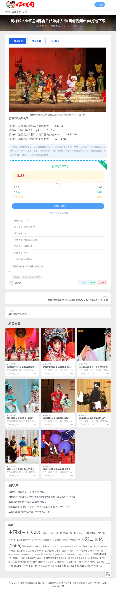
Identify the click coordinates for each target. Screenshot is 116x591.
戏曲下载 (16, 11)
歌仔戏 (26, 551)
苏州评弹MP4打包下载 (38, 562)
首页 (7, 11)
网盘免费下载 (82, 558)
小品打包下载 (47, 540)
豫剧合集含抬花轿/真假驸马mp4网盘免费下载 (31, 506)
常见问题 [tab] (36, 41)
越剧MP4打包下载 (26, 565)
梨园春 (76, 546)
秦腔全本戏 (28, 557)
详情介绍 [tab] (18, 41)
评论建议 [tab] (55, 41)
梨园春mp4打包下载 (92, 546)
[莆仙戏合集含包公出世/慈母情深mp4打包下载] (94, 344)
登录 (101, 4)
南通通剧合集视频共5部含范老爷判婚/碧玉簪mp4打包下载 (93, 419)
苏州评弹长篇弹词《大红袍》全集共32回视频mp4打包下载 (22, 419)
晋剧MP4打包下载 (32, 546)
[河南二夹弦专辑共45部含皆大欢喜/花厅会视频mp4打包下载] (58, 446)
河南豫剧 (28, 554)
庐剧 (59, 539)
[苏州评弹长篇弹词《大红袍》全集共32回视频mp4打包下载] (22, 395)
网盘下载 (68, 558)
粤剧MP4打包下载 (53, 558)
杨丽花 (67, 546)
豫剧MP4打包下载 (92, 561)
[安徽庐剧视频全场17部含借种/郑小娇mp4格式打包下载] (58, 344)
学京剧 (27, 583)
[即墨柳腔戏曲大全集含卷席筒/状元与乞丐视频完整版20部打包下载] (22, 344)
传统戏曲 (95, 533)
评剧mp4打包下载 (59, 562)
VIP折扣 (59, 184)
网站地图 (33, 583)
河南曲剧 (18, 554)
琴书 (62, 554)
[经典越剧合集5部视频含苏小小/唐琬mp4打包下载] (58, 395)
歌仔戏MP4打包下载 (40, 551)
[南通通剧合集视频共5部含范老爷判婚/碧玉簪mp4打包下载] (94, 395)
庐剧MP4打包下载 (74, 539)
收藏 (93, 282)
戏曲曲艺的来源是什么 (19, 491)
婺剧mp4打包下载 (31, 540)
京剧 (54, 533)
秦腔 (89, 554)
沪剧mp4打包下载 (58, 551)
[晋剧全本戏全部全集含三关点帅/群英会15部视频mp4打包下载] (22, 446)
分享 (83, 282)
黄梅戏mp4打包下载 (31, 277)
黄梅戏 (16, 277)
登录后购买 (59, 206)
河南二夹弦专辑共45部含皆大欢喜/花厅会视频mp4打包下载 (58, 470)
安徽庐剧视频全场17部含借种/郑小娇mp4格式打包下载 (57, 368)
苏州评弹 (20, 562)
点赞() (102, 282)
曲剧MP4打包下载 (52, 546)
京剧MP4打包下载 (74, 533)
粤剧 (40, 558)
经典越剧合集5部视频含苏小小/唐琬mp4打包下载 (57, 419)
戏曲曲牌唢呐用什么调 (19, 501)
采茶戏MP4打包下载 (50, 566)
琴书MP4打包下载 (75, 554)
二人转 (45, 533)
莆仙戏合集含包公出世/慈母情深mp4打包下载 (93, 368)
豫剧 (73, 561)
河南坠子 (74, 550)
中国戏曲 (24, 532)
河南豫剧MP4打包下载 (47, 554)
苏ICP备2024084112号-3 (48, 583)
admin (17, 282)
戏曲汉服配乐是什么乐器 (20, 511)
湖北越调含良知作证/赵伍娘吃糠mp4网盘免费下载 (34, 496)
